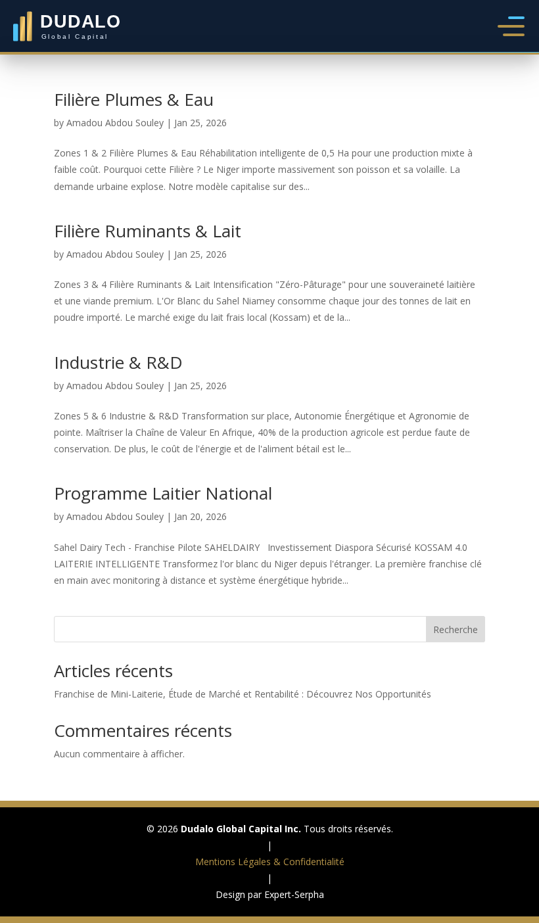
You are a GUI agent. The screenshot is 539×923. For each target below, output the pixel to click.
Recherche (455, 629)
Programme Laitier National (163, 493)
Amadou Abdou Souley (115, 122)
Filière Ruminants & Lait (147, 231)
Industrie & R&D (118, 362)
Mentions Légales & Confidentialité (269, 861)
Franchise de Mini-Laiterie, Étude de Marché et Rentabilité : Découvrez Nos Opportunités (242, 694)
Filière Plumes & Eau (134, 99)
